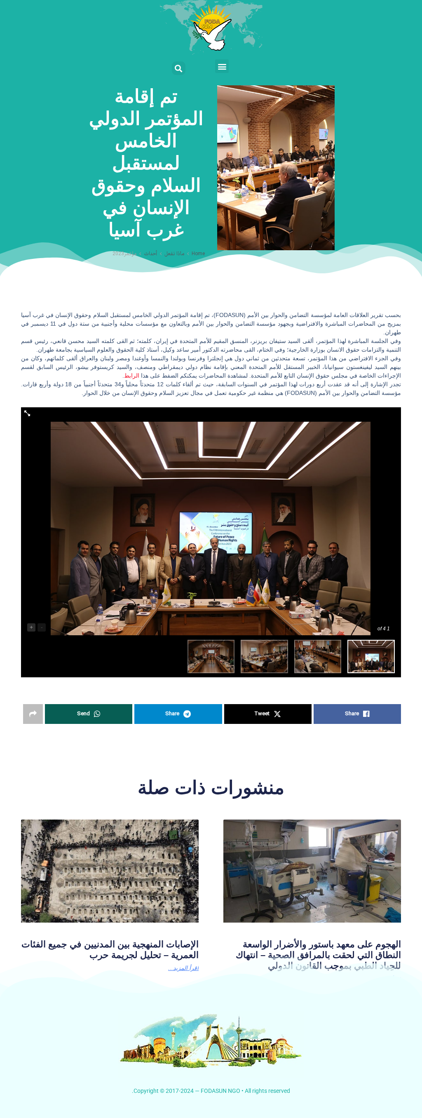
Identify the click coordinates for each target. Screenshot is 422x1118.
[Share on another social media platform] (33, 714)
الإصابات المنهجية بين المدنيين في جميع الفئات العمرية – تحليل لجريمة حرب (110, 949)
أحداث (150, 254)
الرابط (131, 375)
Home (198, 254)
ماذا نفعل (174, 254)
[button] (222, 66)
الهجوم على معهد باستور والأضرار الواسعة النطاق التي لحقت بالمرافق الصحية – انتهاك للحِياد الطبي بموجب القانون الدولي (318, 955)
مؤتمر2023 (124, 254)
